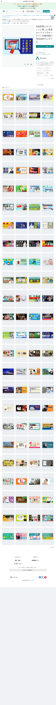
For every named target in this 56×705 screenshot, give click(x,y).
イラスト (46, 75)
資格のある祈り (40, 73)
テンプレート (17, 11)
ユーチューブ (40, 67)
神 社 (52, 75)
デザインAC (31, 580)
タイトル (39, 70)
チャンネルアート (47, 70)
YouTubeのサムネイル (46, 54)
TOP (37, 62)
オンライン (39, 75)
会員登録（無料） (6, 23)
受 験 (47, 73)
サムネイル (47, 67)
